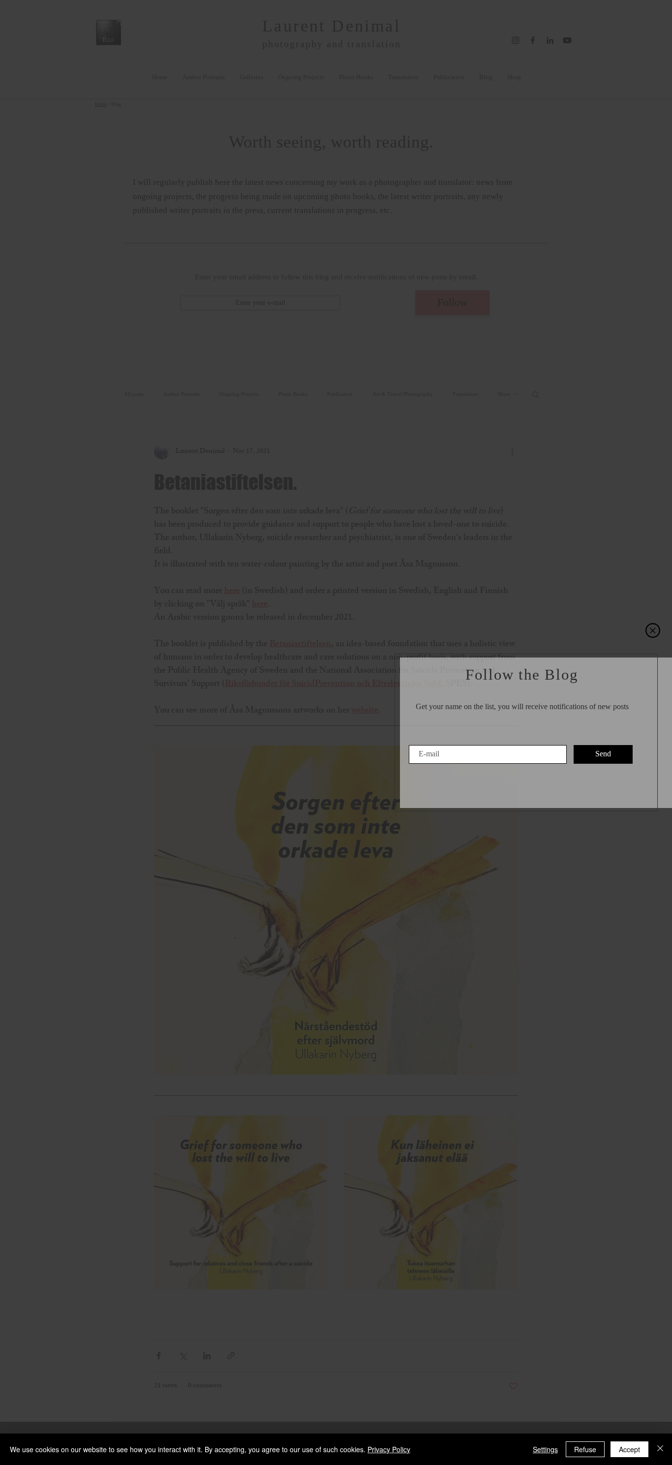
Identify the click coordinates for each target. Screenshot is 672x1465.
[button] (652, 630)
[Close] (660, 1449)
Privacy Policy (388, 1449)
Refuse (585, 1449)
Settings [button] (545, 1449)
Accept (629, 1449)
